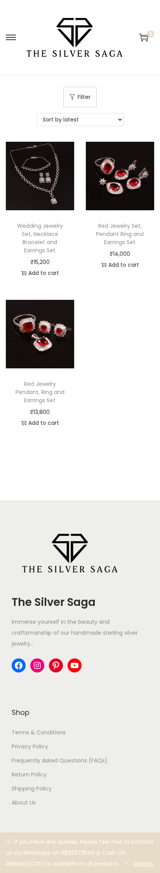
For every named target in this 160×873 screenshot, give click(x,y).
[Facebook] (19, 665)
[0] (143, 37)
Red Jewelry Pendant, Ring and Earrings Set (40, 392)
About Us (24, 802)
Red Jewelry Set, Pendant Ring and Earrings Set (120, 234)
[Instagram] (37, 665)
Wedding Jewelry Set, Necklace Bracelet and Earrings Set (40, 238)
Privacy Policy (30, 746)
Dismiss (143, 864)
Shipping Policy (32, 788)
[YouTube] (75, 665)
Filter (84, 97)
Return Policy (29, 774)
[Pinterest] (56, 665)
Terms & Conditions (39, 732)
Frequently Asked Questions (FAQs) (60, 760)
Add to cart (43, 273)
